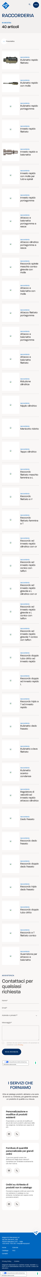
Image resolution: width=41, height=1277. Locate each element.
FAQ (13, 1250)
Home (4, 1247)
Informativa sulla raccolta (8, 1275)
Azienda (15, 1247)
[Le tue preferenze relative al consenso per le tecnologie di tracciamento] (37, 1273)
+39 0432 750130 (9, 1243)
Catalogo (5, 1250)
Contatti (5, 1253)
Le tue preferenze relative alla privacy (15, 1273)
